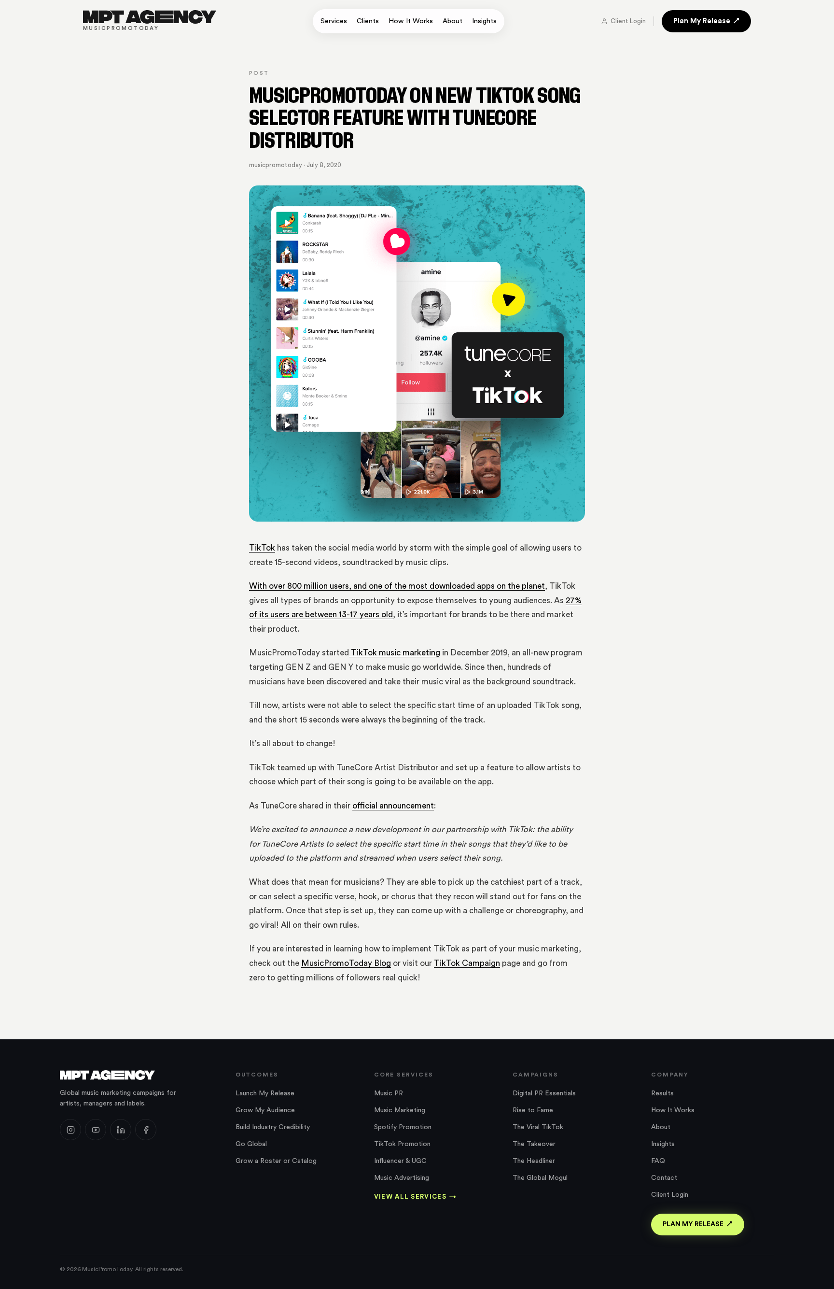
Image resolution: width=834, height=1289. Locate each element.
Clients (368, 21)
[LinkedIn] (120, 1129)
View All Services (415, 1196)
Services (333, 21)
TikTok (262, 548)
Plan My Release (701, 21)
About (452, 21)
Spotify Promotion (402, 1127)
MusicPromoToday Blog (346, 963)
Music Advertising (401, 1178)
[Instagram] (70, 1129)
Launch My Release (265, 1093)
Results (662, 1093)
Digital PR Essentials (544, 1093)
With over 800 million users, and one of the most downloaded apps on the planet (397, 586)
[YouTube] (95, 1129)
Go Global (251, 1144)
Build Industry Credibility (273, 1127)
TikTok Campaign (467, 963)
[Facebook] (145, 1129)
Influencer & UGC (400, 1161)
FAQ (658, 1161)
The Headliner (534, 1161)
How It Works (411, 21)
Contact (664, 1178)
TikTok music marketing (394, 653)
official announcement (393, 806)
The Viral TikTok (538, 1127)
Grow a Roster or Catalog (276, 1161)
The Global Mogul (540, 1178)
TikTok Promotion (402, 1144)
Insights (484, 21)
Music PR (388, 1093)
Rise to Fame (533, 1110)
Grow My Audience (265, 1110)
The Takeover (534, 1144)
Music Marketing (399, 1110)
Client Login (628, 21)
